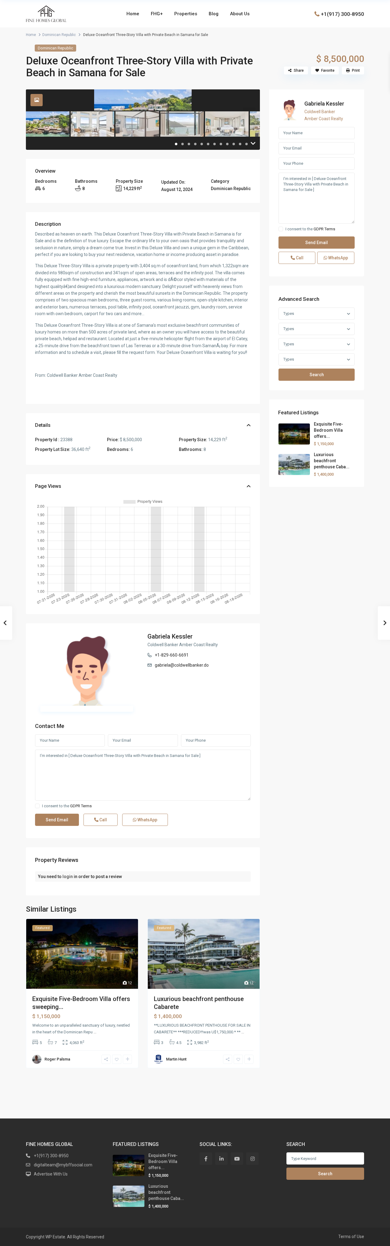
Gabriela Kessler (170, 636)
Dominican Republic (59, 35)
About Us (240, 13)
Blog (213, 13)
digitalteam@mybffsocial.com (63, 1164)
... (95, 1032)
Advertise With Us (51, 1174)
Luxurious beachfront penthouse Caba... (331, 460)
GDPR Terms (81, 806)
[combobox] (316, 314)
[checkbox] (37, 806)
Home (132, 13)
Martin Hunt (176, 1059)
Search (317, 374)
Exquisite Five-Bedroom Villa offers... (328, 430)
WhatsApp (146, 819)
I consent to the (67, 806)
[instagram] (252, 1158)
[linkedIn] (221, 1158)
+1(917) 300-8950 (342, 14)
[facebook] (206, 1158)
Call (102, 819)
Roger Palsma (57, 1059)
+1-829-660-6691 (172, 655)
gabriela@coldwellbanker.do (182, 665)
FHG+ (157, 13)
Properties (185, 13)
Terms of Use (351, 1236)
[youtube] (237, 1158)
